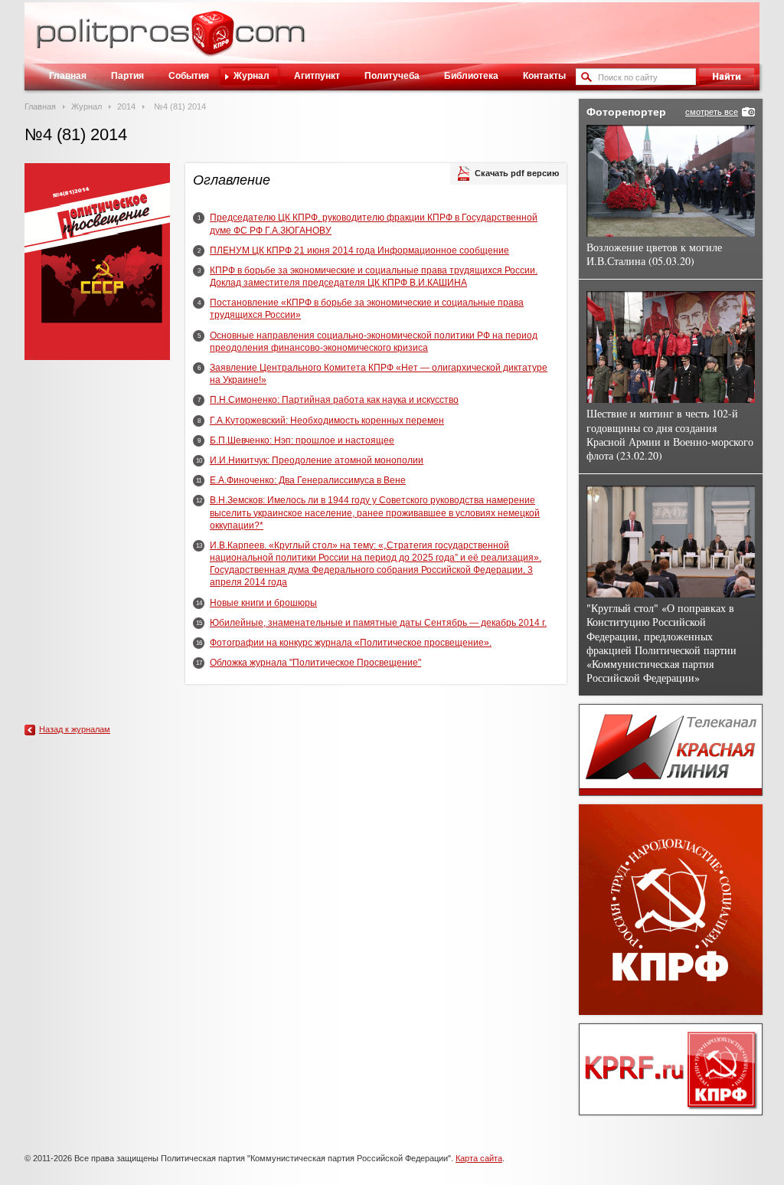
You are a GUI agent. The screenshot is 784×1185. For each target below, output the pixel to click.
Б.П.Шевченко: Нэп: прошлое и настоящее (302, 440)
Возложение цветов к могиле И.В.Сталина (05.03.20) (654, 254)
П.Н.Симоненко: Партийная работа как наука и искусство (334, 399)
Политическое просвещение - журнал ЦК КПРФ (212, 41)
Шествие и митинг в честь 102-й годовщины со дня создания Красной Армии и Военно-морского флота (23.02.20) (669, 434)
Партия (127, 75)
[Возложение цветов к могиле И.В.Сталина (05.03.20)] (670, 181)
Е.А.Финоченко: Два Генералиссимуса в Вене (308, 480)
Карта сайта (479, 1158)
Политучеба (392, 75)
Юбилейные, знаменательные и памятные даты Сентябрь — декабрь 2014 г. (378, 622)
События (188, 75)
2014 (126, 106)
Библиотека (471, 75)
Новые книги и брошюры (263, 602)
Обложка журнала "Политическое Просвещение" (315, 662)
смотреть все (711, 111)
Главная (68, 75)
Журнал (252, 75)
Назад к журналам (74, 729)
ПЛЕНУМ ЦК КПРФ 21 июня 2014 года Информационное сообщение (359, 250)
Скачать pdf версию (517, 173)
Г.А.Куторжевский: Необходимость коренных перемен (327, 420)
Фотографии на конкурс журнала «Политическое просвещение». (351, 642)
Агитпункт (317, 75)
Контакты (544, 75)
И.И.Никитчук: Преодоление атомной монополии (316, 460)
